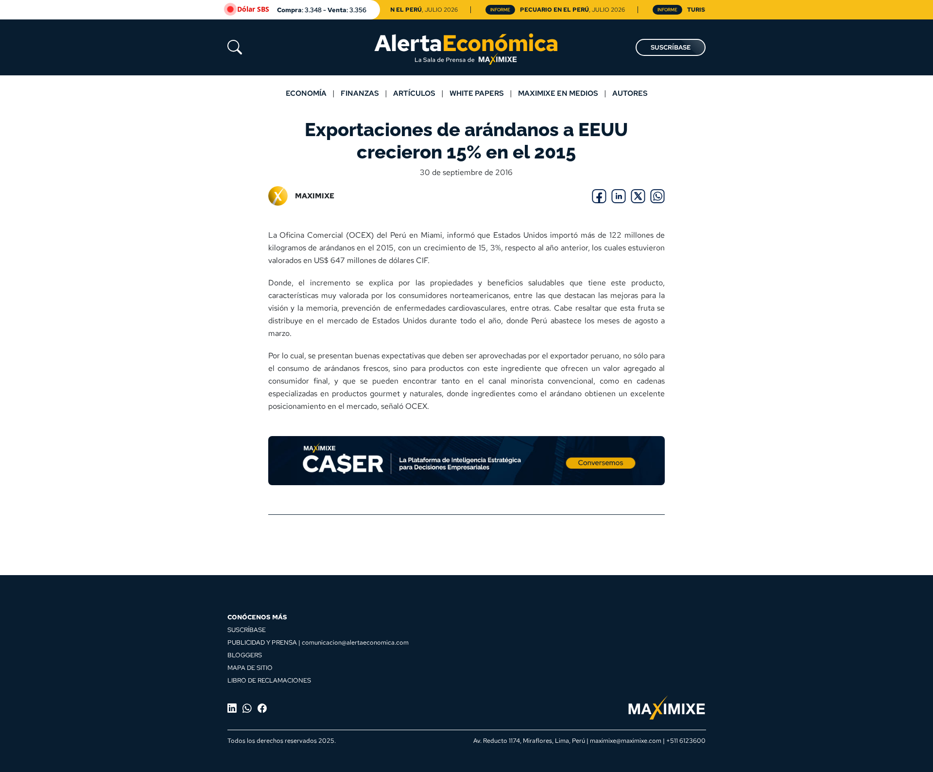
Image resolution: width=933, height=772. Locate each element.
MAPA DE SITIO (250, 667)
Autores (630, 93)
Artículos (414, 93)
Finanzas (360, 93)
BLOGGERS (244, 654)
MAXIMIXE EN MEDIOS (558, 93)
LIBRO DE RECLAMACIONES (269, 680)
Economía (306, 93)
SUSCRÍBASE (671, 47)
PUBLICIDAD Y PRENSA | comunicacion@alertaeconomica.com (318, 642)
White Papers (476, 93)
